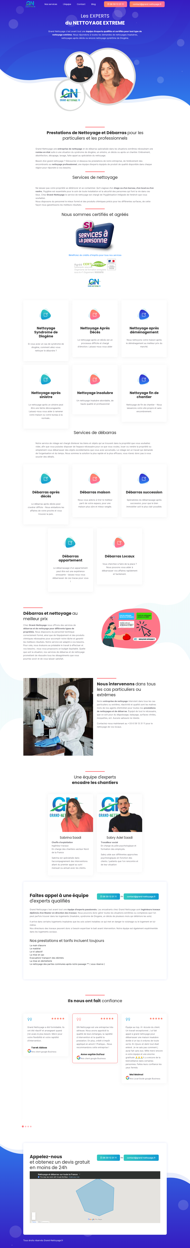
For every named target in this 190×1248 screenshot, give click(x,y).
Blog (93, 4)
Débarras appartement (70, 558)
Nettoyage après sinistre (46, 395)
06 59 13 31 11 (116, 4)
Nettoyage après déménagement (144, 330)
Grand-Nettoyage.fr (53, 1240)
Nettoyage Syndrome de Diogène (46, 332)
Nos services (50, 4)
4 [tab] (31, 1126)
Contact (81, 4)
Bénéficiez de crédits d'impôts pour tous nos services (95, 255)
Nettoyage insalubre (95, 393)
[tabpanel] (95, 1038)
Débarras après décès (46, 494)
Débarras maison (95, 492)
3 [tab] (28, 1126)
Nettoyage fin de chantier (144, 395)
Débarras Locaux (119, 556)
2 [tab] (25, 1126)
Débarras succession (144, 492)
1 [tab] (23, 1126)
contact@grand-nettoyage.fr (147, 4)
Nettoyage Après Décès (95, 330)
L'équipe (67, 4)
